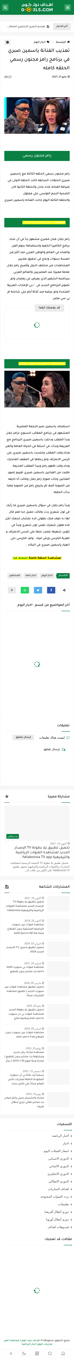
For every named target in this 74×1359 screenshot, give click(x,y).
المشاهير (14, 575)
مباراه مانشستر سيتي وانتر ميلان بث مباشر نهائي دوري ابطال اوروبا (24, 1102)
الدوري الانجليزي (58, 1174)
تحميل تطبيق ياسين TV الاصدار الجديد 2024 (25, 949)
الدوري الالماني (59, 1166)
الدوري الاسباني (58, 1158)
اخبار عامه (30, 575)
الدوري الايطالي (59, 1181)
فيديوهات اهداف (58, 1227)
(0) (6, 77)
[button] (51, 590)
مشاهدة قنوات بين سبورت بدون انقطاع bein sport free (24, 1035)
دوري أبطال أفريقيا (57, 1212)
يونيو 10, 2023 (33, 1094)
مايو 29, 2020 (34, 1005)
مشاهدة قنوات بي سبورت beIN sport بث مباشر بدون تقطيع (25, 969)
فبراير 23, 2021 (32, 963)
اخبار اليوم (40, 42)
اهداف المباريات (58, 1189)
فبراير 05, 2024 (32, 1028)
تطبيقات (63, 1204)
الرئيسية (61, 42)
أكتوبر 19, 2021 (58, 843)
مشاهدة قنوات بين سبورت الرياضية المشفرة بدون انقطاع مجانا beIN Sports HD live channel (25, 929)
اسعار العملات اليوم (56, 1151)
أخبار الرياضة (60, 1135)
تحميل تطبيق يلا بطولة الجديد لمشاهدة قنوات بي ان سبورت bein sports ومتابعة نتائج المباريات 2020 (26, 1015)
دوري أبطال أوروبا (57, 1219)
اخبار (66, 1143)
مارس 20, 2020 (32, 983)
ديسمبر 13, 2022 (32, 1071)
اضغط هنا (20, 558)
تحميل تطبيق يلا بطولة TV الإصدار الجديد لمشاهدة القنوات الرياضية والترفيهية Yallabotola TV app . (42, 852)
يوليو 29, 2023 (33, 1048)
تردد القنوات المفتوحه (54, 1196)
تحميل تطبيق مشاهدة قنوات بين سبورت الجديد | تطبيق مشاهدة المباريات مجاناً (24, 991)
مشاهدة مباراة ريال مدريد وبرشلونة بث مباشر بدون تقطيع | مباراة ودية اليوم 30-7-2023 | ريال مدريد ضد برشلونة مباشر (24, 1057)
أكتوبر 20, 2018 (32, 920)
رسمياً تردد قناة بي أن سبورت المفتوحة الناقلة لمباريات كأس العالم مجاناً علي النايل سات (26, 1079)
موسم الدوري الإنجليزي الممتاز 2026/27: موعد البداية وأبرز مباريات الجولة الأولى (25, 26)
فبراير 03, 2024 (32, 943)
